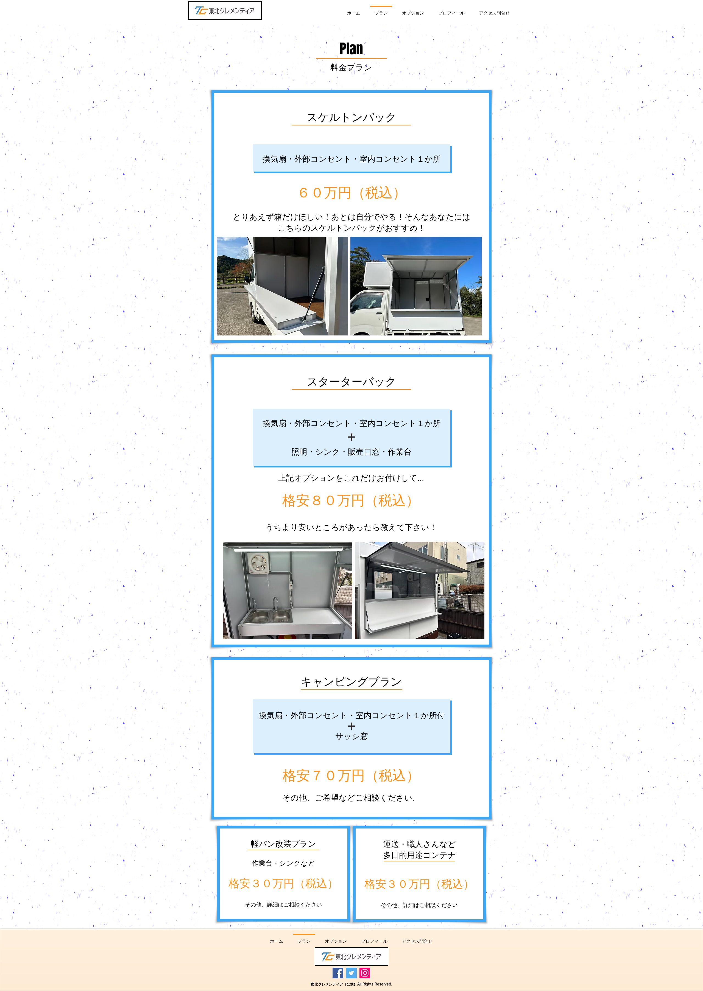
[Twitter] (351, 973)
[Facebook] (338, 973)
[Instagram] (364, 973)
